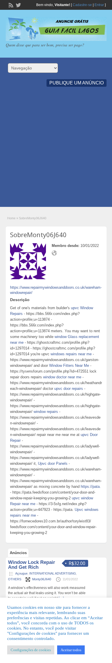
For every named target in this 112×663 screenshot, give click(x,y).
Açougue (21, 573)
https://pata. (91, 486)
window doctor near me (62, 377)
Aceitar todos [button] (71, 650)
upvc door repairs (68, 388)
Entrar (99, 5)
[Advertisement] (56, 151)
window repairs (46, 411)
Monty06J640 (41, 579)
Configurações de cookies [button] (31, 650)
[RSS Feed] (10, 4)
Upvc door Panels (52, 463)
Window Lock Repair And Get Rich (31, 565)
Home (11, 218)
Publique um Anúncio (76, 82)
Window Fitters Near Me (69, 365)
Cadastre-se (82, 5)
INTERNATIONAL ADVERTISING (52, 573)
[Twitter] (18, 4)
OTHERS (14, 579)
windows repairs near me (71, 354)
